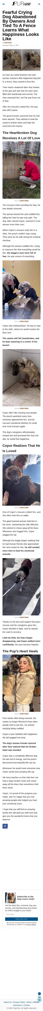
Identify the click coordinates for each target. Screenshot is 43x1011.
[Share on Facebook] (5, 826)
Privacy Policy (19, 1002)
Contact (26, 1005)
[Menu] (3, 4)
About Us (8, 1002)
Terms (29, 1002)
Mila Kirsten (8, 42)
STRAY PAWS (24, 201)
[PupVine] (21, 4)
